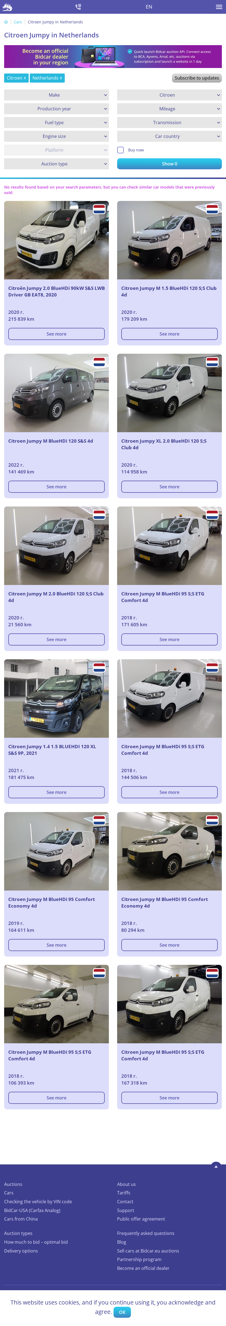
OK (122, 1312)
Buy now (136, 150)
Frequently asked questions (145, 1233)
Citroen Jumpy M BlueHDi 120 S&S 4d (50, 441)
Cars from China (21, 1219)
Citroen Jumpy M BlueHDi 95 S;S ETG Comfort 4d (162, 596)
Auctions (13, 1184)
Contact (125, 1202)
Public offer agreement (141, 1219)
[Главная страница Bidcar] (7, 7)
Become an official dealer (143, 1268)
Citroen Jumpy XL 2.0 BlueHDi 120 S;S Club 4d (163, 444)
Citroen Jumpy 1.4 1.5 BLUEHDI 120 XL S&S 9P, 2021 (52, 749)
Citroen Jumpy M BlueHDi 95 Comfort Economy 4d (51, 902)
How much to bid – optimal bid (36, 1242)
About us (126, 1184)
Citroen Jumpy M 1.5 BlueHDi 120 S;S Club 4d (169, 291)
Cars (18, 21)
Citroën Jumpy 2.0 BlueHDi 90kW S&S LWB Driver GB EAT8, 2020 (56, 291)
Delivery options (21, 1251)
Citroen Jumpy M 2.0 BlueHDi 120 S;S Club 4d (56, 596)
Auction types (18, 1233)
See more (56, 334)
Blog (121, 1242)
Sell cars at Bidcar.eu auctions (148, 1251)
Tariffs (123, 1193)
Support (125, 1210)
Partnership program (139, 1259)
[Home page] (6, 21)
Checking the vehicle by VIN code (38, 1202)
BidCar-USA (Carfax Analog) (32, 1210)
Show (169, 164)
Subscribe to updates (197, 78)
